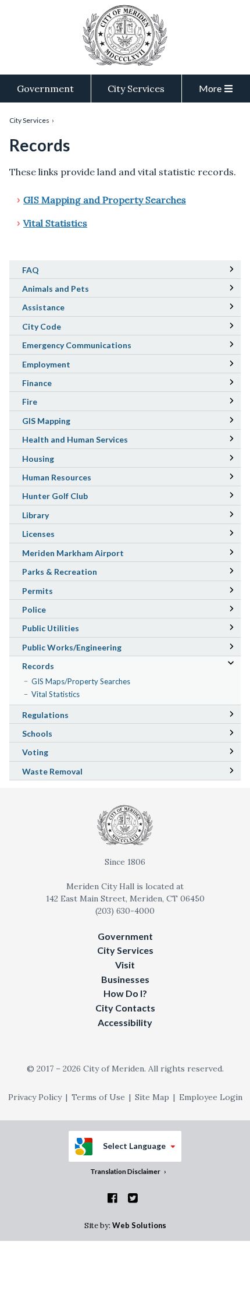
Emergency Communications (76, 345)
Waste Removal (52, 771)
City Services (136, 88)
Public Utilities (50, 628)
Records (38, 666)
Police (34, 609)
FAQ (30, 270)
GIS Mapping (62, 422)
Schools (53, 735)
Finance (37, 383)
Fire (29, 401)
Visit (125, 964)
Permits (37, 591)
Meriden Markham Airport (89, 554)
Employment (46, 364)
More (210, 88)
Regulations (45, 715)
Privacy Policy (35, 1097)
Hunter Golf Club (71, 497)
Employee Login (210, 1097)
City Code (58, 328)
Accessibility (125, 1022)
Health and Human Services (75, 439)
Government (45, 88)
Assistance (43, 307)
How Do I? (125, 993)
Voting (35, 752)
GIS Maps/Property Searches (95, 682)
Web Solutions (139, 1225)
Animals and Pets (55, 288)
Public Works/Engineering (72, 647)
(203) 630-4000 (125, 911)
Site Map (152, 1097)
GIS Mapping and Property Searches (104, 200)
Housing (38, 459)
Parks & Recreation (59, 572)
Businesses (125, 979)
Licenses (38, 534)
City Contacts (125, 1007)
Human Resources (56, 477)
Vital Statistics (55, 223)
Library (51, 517)
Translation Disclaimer (125, 1171)
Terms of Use (98, 1097)
